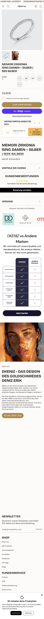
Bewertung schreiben (22, 190)
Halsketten (6, 558)
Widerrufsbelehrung (9, 585)
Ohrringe (5, 563)
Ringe (4, 567)
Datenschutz (6, 590)
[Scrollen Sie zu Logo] (8, 219)
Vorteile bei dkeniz (14, 168)
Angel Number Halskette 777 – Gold (20, 131)
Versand (7, 201)
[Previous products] (34, 123)
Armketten (6, 554)
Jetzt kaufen (22, 313)
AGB (3, 581)
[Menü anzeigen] (3, 6)
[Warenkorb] (40, 6)
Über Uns (5, 542)
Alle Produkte (7, 546)
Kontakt (5, 577)
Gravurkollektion (8, 550)
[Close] (42, 595)
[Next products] (39, 123)
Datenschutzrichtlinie (9, 609)
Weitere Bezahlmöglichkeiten (22, 116)
